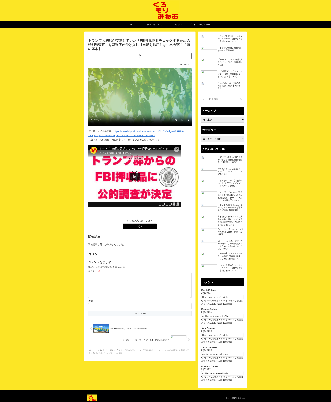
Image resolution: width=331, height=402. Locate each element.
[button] (241, 98)
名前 (90, 301)
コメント (94, 271)
